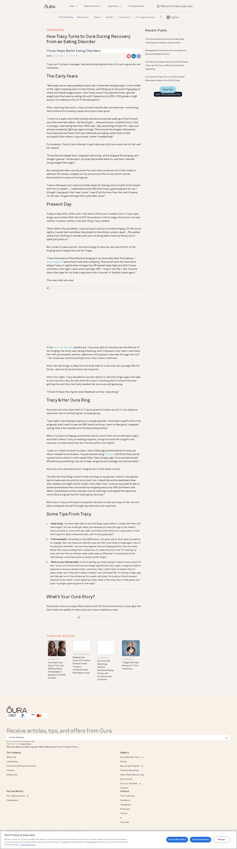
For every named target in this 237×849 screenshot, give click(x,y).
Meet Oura (82, 17)
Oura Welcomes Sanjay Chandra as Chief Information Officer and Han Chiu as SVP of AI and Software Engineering (166, 65)
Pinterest (125, 809)
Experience (113, 6)
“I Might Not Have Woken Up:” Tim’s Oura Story (130, 666)
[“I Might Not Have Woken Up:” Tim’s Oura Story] (131, 648)
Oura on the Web (128, 784)
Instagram (125, 805)
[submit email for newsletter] (226, 737)
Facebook (125, 800)
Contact (124, 788)
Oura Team (59, 56)
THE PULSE (65, 17)
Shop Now (168, 90)
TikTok (123, 813)
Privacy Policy (26, 744)
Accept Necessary (200, 839)
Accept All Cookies (177, 839)
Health (109, 17)
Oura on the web (63, 347)
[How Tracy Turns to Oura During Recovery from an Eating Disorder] (73, 50)
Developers (12, 800)
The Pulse (127, 796)
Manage (221, 839)
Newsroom (12, 775)
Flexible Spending (129, 770)
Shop (72, 6)
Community (124, 17)
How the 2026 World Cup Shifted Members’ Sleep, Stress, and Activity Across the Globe (105, 670)
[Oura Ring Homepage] (51, 6)
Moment (109, 454)
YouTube (124, 822)
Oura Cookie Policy (28, 845)
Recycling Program (130, 766)
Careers (11, 770)
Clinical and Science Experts (21, 766)
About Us (11, 757)
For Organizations (136, 6)
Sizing (123, 762)
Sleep (97, 17)
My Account (126, 779)
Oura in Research (82, 654)
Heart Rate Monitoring (132, 775)
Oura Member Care (130, 757)
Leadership (12, 762)
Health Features (91, 6)
